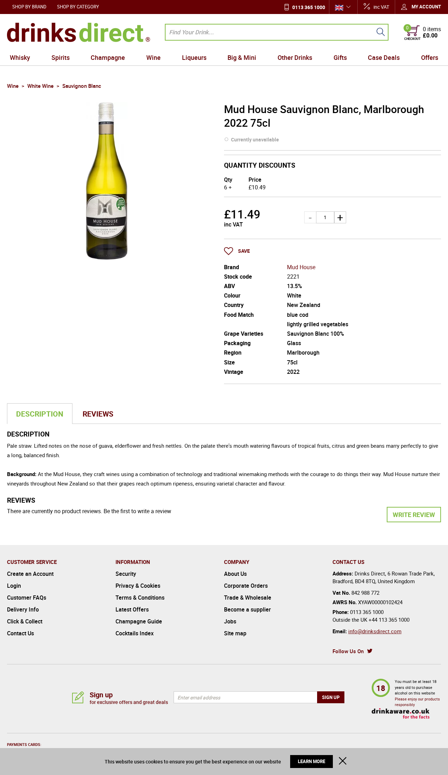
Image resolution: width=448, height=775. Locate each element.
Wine (153, 57)
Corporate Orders (246, 585)
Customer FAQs (26, 597)
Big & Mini (241, 57)
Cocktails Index (134, 633)
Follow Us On (348, 651)
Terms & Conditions (139, 597)
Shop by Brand (29, 7)
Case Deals (384, 57)
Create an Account (30, 574)
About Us (235, 574)
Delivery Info (23, 609)
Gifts (340, 57)
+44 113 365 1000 (389, 619)
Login (14, 585)
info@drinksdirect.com (374, 631)
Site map (235, 633)
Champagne (108, 57)
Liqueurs (194, 57)
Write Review (414, 514)
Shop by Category (78, 7)
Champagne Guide (138, 621)
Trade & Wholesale (247, 597)
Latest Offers (132, 609)
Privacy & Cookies (137, 585)
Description (39, 414)
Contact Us (20, 633)
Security (125, 574)
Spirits (60, 57)
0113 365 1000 (308, 7)
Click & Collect (24, 621)
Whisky (20, 57)
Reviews (98, 414)
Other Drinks (295, 57)
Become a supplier (247, 609)
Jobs (230, 621)
